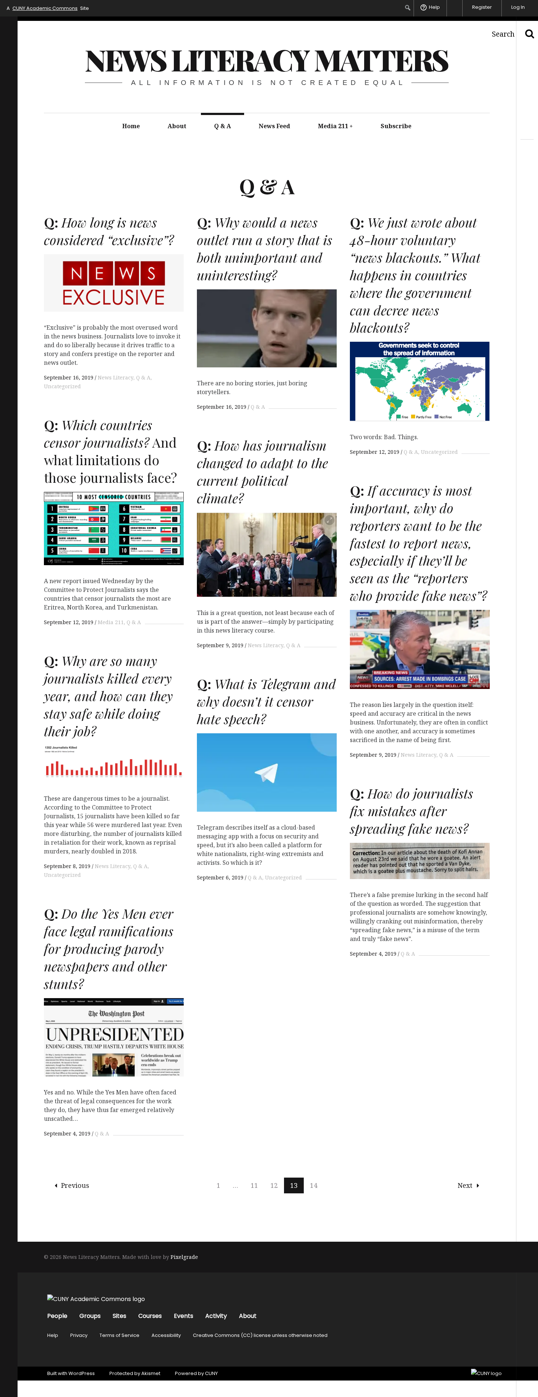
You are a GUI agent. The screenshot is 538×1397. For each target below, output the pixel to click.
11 (254, 1185)
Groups (90, 1316)
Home (131, 126)
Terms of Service (119, 1335)
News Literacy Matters (266, 59)
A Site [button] (48, 8)
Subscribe (396, 126)
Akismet (150, 1373)
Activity (216, 1316)
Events (183, 1316)
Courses (150, 1316)
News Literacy (115, 377)
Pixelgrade (184, 1256)
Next (464, 1185)
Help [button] (434, 7)
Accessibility (166, 1335)
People (57, 1316)
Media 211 (335, 126)
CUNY (211, 1373)
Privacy (78, 1335)
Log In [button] (518, 7)
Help (52, 1335)
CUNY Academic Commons (45, 8)
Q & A (222, 126)
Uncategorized (439, 451)
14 (313, 1185)
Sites (119, 1316)
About (177, 126)
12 (274, 1185)
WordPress (81, 1373)
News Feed (274, 126)
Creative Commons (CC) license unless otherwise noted (260, 1335)
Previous (75, 1185)
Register (482, 7)
